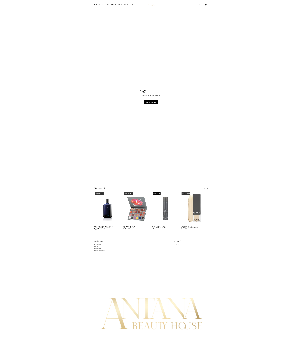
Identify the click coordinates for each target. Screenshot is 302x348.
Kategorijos (97, 244)
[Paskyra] (202, 5)
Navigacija (97, 246)
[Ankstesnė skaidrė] (125, 208)
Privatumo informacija (100, 250)
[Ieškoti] (199, 5)
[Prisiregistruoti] (206, 245)
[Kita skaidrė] (147, 208)
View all (206, 188)
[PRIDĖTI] (147, 222)
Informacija (97, 248)
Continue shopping (151, 102)
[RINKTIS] (118, 222)
